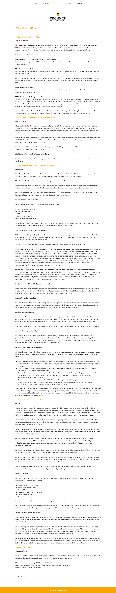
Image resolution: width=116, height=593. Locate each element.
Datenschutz (62, 590)
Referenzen (58, 4)
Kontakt (78, 4)
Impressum (53, 590)
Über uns (68, 4)
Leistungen (44, 4)
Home (35, 4)
